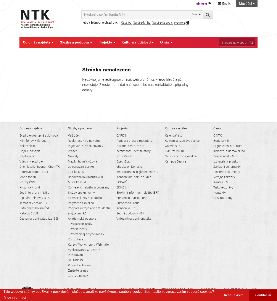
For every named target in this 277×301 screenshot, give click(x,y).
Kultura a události (136, 42)
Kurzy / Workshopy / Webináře (88, 244)
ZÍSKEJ (121, 187)
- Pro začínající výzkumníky (86, 234)
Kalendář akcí (174, 135)
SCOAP (121, 182)
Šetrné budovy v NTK (130, 213)
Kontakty (219, 192)
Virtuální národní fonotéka (133, 218)
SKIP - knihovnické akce (181, 156)
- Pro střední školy (80, 224)
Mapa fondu (27, 177)
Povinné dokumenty (226, 172)
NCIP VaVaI (124, 156)
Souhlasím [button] (263, 295)
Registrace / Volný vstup (84, 140)
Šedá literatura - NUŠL (34, 192)
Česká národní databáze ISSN (39, 218)
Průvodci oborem (79, 265)
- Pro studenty (77, 229)
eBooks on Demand (129, 166)
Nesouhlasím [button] (233, 295)
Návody (73, 156)
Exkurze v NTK (174, 151)
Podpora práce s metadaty (134, 140)
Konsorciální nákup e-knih (133, 177)
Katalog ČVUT (28, 213)
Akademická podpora (82, 218)
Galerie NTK (173, 146)
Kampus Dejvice (175, 161)
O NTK (217, 135)
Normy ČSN (27, 182)
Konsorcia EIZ (125, 208)
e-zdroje (179, 22)
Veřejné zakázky (224, 177)
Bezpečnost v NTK (225, 156)
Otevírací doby (222, 198)
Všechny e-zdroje (31, 161)
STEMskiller (75, 260)
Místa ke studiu (78, 182)
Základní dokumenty (227, 166)
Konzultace (75, 239)
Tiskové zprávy (223, 187)
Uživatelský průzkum (227, 161)
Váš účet (74, 135)
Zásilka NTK (76, 172)
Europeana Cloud (128, 203)
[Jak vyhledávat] (187, 22)
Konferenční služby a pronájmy (88, 187)
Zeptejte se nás (78, 270)
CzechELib (123, 161)
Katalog (126, 22)
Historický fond (29, 187)
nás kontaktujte (160, 84)
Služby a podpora (75, 42)
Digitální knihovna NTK (34, 198)
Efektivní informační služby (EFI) (137, 192)
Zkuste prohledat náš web (119, 84)
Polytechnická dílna (81, 203)
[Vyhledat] (208, 14)
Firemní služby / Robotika (85, 198)
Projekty (105, 42)
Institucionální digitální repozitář (137, 172)
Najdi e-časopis (162, 22)
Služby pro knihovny (81, 192)
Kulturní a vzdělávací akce (182, 140)
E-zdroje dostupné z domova (38, 135)
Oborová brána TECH (33, 172)
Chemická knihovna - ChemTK (39, 166)
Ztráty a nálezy (78, 276)
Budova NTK (221, 140)
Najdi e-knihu (142, 22)
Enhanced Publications (131, 198)
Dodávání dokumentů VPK (85, 177)
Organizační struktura (228, 146)
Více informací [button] (15, 297)
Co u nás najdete (37, 42)
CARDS (121, 135)
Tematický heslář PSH (33, 203)
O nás (165, 42)
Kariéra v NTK (222, 182)
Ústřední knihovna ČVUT (35, 208)
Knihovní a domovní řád (229, 151)
